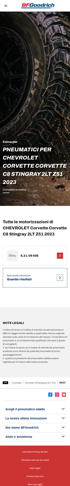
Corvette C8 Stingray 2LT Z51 (40, 383)
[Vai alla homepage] (38, 6)
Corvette (16, 383)
